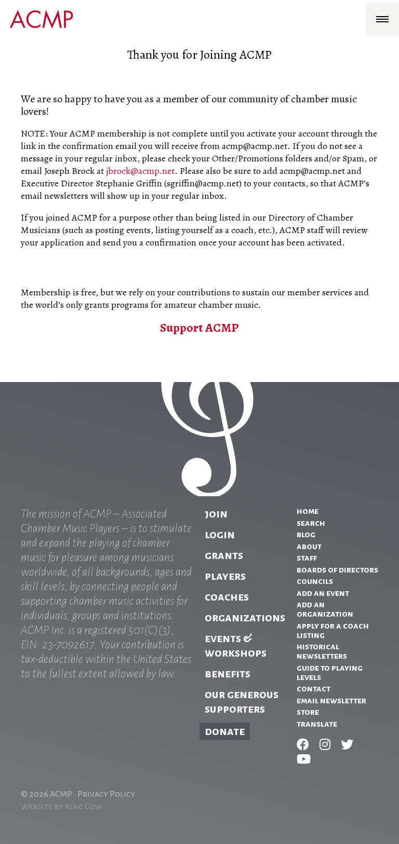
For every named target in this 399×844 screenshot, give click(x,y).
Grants (224, 555)
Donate (225, 731)
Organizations (245, 617)
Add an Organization (325, 609)
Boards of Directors (337, 570)
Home (307, 511)
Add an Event (323, 593)
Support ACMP (199, 327)
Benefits (227, 674)
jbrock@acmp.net (140, 171)
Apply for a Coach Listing (333, 630)
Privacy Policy (106, 794)
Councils (315, 581)
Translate (317, 724)
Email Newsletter (331, 700)
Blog (306, 534)
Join (216, 514)
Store (308, 712)
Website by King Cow (61, 806)
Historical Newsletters (322, 651)
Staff (307, 558)
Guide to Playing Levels (330, 672)
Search (311, 523)
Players (225, 576)
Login (220, 534)
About (309, 546)
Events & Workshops (236, 645)
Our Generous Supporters (241, 701)
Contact (313, 688)
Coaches (227, 597)
